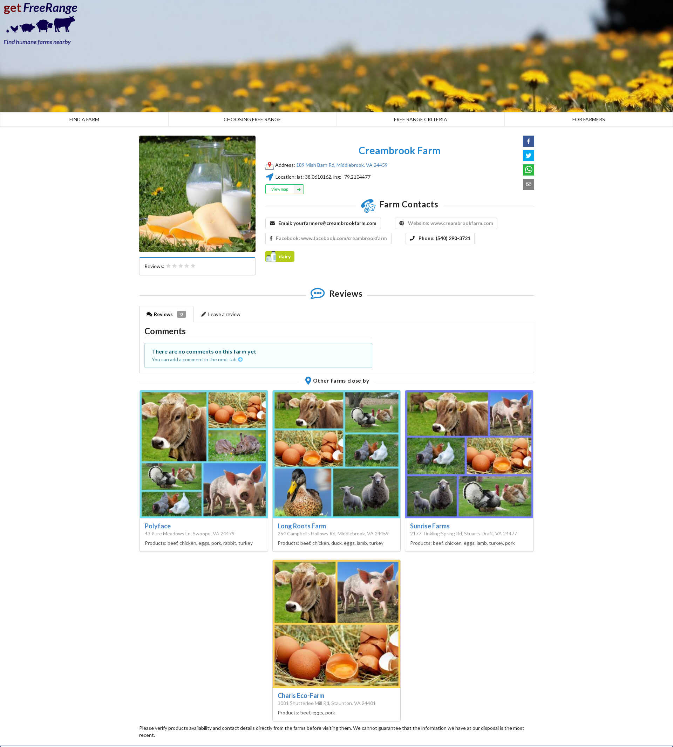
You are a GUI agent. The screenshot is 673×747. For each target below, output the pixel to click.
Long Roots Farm (302, 526)
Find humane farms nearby (37, 42)
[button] (528, 141)
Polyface (158, 526)
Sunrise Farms (430, 526)
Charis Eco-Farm (301, 695)
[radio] (168, 265)
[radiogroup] (180, 265)
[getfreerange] (38, 26)
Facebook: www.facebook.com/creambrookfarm (331, 238)
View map (279, 189)
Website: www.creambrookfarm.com (450, 223)
